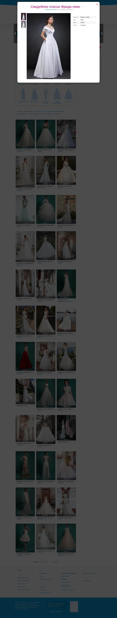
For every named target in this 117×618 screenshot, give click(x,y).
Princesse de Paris (51, 9)
